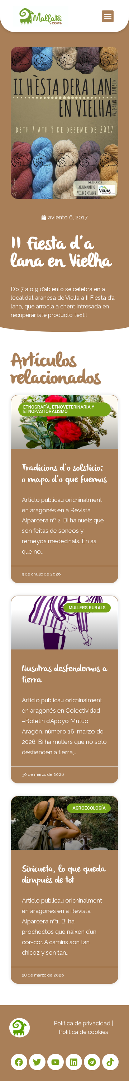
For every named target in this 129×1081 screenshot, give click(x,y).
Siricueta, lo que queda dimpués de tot (63, 875)
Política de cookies (83, 1032)
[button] (108, 16)
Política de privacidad (82, 1023)
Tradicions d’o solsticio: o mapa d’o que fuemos (64, 474)
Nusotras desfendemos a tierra (64, 674)
